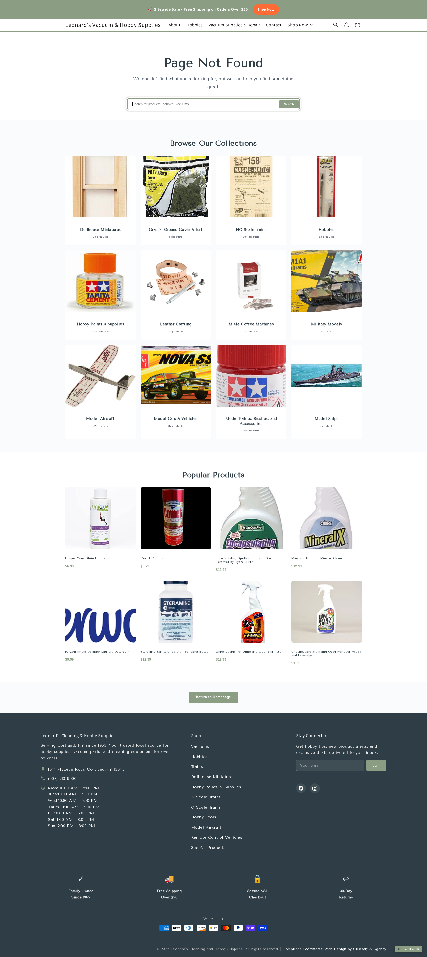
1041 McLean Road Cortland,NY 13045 (86, 769)
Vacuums (200, 746)
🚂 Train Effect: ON (408, 949)
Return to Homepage (213, 697)
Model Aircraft (206, 827)
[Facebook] (301, 788)
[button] (299, 25)
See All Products (208, 847)
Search (289, 104)
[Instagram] (315, 788)
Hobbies (199, 756)
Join (376, 765)
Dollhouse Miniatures (213, 776)
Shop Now (266, 9)
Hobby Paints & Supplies (216, 787)
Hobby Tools (203, 817)
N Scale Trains (206, 797)
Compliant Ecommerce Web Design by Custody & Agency (334, 949)
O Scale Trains (206, 807)
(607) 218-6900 (62, 778)
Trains (197, 766)
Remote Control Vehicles (216, 837)
